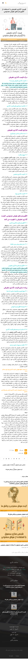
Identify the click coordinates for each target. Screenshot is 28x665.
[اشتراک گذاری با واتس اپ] (11, 459)
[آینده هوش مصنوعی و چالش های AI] (14, 594)
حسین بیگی (21, 450)
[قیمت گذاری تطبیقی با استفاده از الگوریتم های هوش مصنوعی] (14, 607)
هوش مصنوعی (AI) (14, 61)
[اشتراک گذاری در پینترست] (19, 459)
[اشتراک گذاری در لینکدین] (14, 459)
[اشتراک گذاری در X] (22, 459)
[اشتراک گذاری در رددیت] (17, 459)
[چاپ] (6, 459)
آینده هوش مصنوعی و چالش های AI (14, 600)
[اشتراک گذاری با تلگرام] (9, 459)
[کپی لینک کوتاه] (4, 459)
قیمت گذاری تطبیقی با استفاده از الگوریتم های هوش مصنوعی (14, 613)
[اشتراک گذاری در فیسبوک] (24, 459)
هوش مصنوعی (20, 453)
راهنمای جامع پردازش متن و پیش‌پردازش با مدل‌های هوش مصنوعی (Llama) (14, 586)
